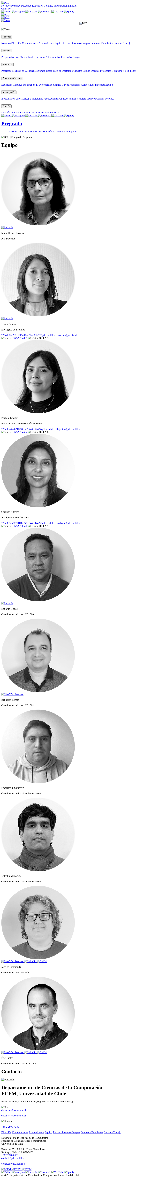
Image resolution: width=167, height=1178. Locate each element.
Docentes (100, 84)
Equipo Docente (91, 70)
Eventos (24, 112)
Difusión (72, 5)
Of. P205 (43, 338)
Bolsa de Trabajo (122, 43)
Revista (33, 112)
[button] (5, 20)
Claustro (77, 70)
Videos (41, 112)
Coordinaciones (30, 43)
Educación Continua (42, 5)
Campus (85, 43)
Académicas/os (46, 43)
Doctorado (39, 70)
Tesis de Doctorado (63, 70)
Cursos (65, 84)
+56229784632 (19, 432)
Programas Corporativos (81, 84)
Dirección (16, 43)
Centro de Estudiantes (102, 43)
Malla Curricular (36, 57)
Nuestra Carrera (19, 57)
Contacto (6, 8)
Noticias (15, 112)
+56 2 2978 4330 (10, 1126)
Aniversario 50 (52, 112)
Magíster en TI (30, 84)
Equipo (58, 43)
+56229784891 (19, 338)
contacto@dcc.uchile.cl (13, 1163)
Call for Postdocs (105, 98)
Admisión (51, 57)
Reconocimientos (72, 43)
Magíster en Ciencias (23, 70)
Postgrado (26, 5)
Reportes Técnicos (86, 98)
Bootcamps (55, 84)
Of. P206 (43, 432)
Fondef (72, 98)
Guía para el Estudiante (124, 70)
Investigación (61, 5)
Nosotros (6, 5)
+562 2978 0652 (9, 1155)
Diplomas (44, 84)
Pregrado (16, 5)
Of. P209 (43, 526)
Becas (49, 70)
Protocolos (105, 70)
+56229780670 (19, 526)
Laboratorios (36, 98)
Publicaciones (51, 98)
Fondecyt (63, 98)
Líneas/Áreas (22, 98)
